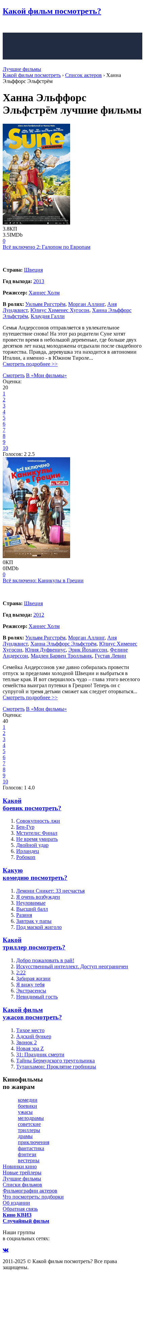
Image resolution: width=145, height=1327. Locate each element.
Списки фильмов (22, 1184)
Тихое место (30, 1030)
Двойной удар (32, 845)
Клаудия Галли (48, 316)
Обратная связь (20, 1209)
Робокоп (25, 857)
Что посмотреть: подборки (33, 1197)
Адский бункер (33, 1036)
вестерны (28, 1160)
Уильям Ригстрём (45, 304)
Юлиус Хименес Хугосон (59, 310)
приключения (33, 1142)
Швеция (33, 270)
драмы (25, 1136)
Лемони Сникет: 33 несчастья (50, 891)
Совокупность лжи (38, 821)
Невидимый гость (37, 997)
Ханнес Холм (44, 293)
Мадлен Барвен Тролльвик (61, 656)
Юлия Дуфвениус (45, 650)
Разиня (24, 915)
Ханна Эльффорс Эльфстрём (63, 644)
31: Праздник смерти (40, 1054)
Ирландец (27, 851)
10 (5, 448)
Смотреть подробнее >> (30, 364)
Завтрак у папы (34, 921)
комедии (27, 1100)
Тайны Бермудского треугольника (55, 1060)
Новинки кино (20, 1166)
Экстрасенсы (31, 990)
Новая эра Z (30, 1048)
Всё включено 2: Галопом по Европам (46, 247)
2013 (38, 281)
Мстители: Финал (36, 833)
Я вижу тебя (30, 984)
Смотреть (14, 375)
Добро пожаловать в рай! (45, 960)
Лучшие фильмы (22, 69)
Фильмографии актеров (30, 1191)
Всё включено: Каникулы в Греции (43, 580)
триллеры (29, 1130)
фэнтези (27, 1154)
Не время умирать (37, 839)
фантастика (31, 1148)
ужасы (25, 1112)
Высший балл (32, 909)
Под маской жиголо (39, 927)
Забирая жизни (33, 978)
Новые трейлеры (22, 1172)
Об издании (16, 1203)
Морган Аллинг (86, 304)
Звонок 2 (26, 1042)
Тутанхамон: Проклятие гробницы (56, 1066)
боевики (27, 1106)
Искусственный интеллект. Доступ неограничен (72, 966)
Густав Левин (110, 656)
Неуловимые (31, 903)
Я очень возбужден (38, 897)
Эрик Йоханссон (87, 650)
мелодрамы (31, 1118)
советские (29, 1124)
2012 (38, 615)
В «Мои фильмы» (46, 375)
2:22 (21, 972)
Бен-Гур (25, 827)
